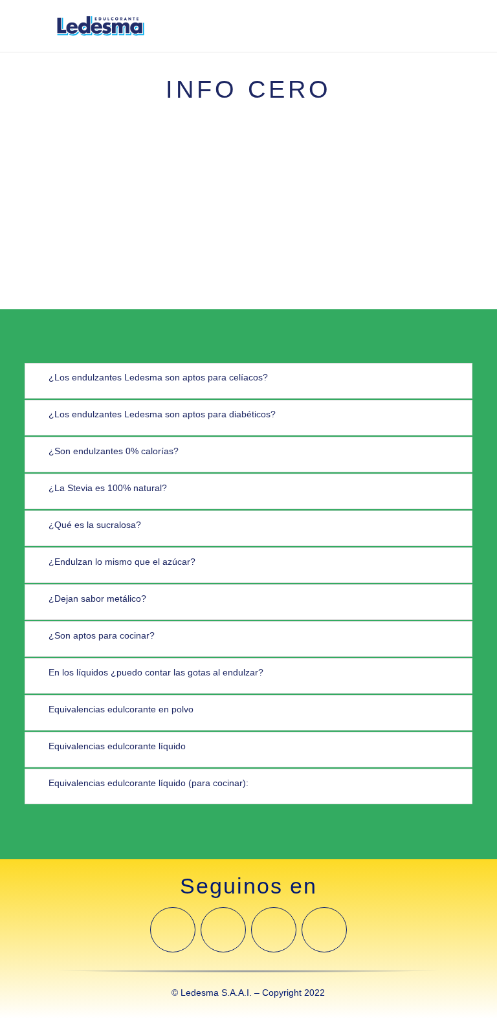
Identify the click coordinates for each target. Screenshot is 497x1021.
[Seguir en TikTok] (324, 929)
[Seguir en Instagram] (223, 929)
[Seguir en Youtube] (273, 929)
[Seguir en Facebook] (172, 929)
